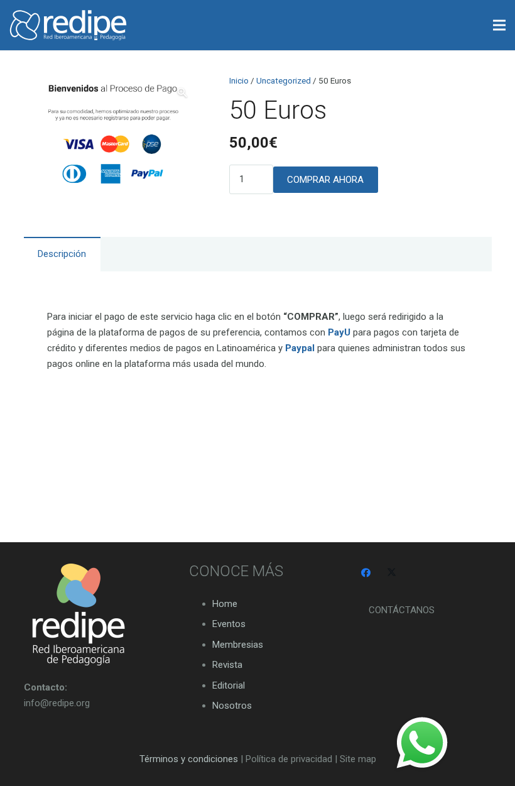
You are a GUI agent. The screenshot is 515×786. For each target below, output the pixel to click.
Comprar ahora (325, 179)
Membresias (237, 644)
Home (224, 603)
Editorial (228, 685)
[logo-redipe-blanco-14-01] (68, 25)
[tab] (62, 254)
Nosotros (232, 705)
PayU (339, 332)
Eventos (229, 624)
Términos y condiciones (188, 759)
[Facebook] (366, 573)
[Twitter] (392, 573)
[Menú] (499, 25)
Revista (227, 664)
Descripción (62, 253)
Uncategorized (283, 80)
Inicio (239, 80)
